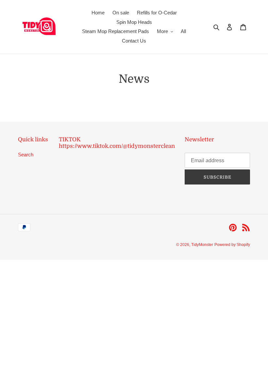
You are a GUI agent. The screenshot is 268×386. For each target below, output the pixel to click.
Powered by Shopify (232, 244)
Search (25, 154)
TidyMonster (202, 244)
